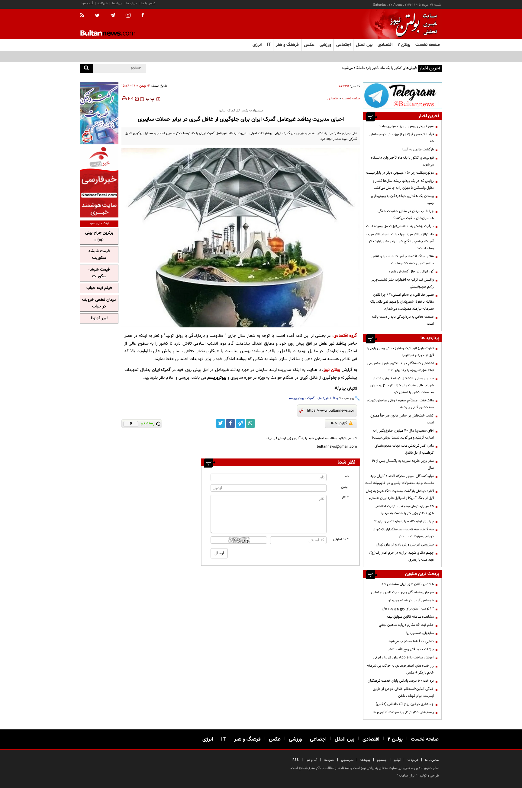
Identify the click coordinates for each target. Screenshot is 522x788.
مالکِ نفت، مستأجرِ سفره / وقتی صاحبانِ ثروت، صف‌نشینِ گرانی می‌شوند (400, 404)
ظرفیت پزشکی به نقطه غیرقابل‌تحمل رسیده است (400, 226)
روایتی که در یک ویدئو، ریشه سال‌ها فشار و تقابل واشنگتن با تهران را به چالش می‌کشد (403, 184)
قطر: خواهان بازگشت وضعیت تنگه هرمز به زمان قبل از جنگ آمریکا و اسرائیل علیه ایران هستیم (400, 494)
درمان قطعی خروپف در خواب (99, 303)
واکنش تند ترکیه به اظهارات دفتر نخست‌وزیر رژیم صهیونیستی (403, 283)
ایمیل (345, 487)
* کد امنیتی (341, 539)
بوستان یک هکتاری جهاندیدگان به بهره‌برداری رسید (402, 199)
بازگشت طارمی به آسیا (418, 149)
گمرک (310, 398)
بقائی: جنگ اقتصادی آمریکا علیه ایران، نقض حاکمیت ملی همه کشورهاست (403, 260)
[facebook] (142, 15)
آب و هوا (87, 3)
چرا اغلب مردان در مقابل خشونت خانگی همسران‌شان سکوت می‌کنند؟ (406, 214)
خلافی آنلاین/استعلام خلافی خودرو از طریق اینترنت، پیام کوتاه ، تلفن (403, 692)
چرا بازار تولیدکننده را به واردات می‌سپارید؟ (404, 521)
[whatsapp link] (250, 423)
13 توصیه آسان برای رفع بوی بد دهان (408, 608)
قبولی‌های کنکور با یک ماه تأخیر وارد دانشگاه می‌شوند (379, 68)
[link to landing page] (412, 24)
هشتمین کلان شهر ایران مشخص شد (408, 584)
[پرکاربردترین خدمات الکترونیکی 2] (99, 113)
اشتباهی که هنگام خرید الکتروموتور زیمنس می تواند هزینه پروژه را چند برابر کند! (400, 367)
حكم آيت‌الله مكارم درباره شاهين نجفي (406, 625)
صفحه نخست (427, 44)
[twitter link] (220, 423)
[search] (86, 68)
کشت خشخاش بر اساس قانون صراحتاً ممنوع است (402, 419)
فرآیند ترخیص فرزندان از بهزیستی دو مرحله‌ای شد (401, 138)
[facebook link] (230, 423)
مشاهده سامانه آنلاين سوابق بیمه (410, 616)
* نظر (345, 497)
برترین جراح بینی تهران (99, 236)
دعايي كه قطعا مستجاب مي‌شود (411, 641)
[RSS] (84, 15)
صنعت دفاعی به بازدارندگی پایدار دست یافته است (403, 320)
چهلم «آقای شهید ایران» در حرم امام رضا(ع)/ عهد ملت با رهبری (401, 556)
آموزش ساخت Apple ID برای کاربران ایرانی (403, 657)
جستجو (382, 760)
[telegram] (113, 15)
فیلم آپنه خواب (99, 288)
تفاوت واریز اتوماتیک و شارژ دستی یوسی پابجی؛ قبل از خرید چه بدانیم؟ (400, 352)
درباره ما (131, 3)
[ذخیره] (136, 98)
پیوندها (117, 3)
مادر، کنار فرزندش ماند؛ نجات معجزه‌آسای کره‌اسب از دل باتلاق (404, 449)
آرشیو (397, 760)
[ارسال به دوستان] (130, 98)
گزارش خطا (339, 423)
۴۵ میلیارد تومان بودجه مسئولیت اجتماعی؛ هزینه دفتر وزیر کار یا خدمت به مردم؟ (403, 509)
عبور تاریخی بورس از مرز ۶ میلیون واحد (406, 126)
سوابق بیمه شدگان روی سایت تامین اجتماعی (402, 592)
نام (347, 476)
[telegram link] (240, 423)
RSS (295, 760)
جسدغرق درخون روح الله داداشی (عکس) (405, 704)
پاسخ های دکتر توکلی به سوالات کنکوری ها (403, 712)
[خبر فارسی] (99, 181)
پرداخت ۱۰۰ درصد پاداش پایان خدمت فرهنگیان (401, 680)
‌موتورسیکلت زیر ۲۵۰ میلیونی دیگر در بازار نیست (400, 172)
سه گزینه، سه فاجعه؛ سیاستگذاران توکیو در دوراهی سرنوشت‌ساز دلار (403, 533)
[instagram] (128, 15)
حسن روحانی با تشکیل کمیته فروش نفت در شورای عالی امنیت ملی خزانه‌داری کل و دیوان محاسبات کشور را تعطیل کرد (402, 385)
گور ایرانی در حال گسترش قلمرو (411, 271)
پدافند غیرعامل (327, 398)
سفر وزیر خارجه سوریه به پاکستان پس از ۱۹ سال (403, 464)
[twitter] (97, 16)
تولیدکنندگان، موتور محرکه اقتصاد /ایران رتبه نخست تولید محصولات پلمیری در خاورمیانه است (399, 479)
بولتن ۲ (404, 44)
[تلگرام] (402, 95)
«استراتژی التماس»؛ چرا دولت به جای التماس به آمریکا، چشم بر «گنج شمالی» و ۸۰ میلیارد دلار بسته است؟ (400, 241)
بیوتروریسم (296, 398)
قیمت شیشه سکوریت (99, 254)
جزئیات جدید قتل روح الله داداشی (410, 649)
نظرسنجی (347, 760)
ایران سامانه (407, 775)
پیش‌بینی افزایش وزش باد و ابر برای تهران (405, 544)
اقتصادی (333, 98)
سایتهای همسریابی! (420, 633)
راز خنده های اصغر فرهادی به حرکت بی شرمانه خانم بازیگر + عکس (400, 669)
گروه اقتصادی (345, 335)
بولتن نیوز (332, 369)
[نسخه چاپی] (124, 98)
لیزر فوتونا (99, 318)
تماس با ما (148, 3)
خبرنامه (103, 3)
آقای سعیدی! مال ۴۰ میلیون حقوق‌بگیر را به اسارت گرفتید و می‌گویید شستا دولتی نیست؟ (403, 434)
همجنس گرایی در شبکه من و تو (411, 600)
